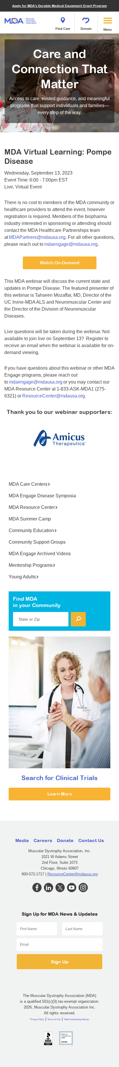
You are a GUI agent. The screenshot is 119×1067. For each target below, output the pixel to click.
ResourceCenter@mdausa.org (53, 395)
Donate (86, 28)
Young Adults (22, 576)
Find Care (62, 28)
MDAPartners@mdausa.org (37, 237)
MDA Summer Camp (30, 518)
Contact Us (91, 840)
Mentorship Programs (31, 565)
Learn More (59, 793)
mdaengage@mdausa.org (71, 244)
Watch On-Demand (59, 262)
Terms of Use (54, 1019)
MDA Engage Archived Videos (40, 553)
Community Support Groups (37, 542)
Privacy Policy (37, 1019)
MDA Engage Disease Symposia (42, 495)
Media (22, 840)
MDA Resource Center (32, 507)
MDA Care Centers (28, 484)
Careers (43, 840)
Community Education (31, 530)
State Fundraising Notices (76, 1019)
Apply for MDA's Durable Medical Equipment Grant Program (59, 6)
